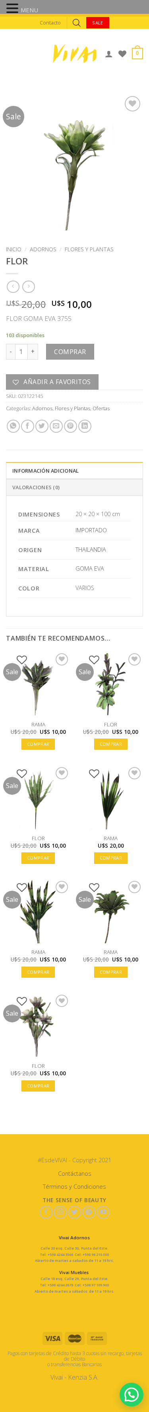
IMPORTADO (91, 530)
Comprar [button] (38, 744)
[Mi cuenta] (109, 53)
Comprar (70, 351)
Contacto (50, 22)
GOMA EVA (89, 568)
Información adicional (45, 470)
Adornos (43, 249)
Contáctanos (74, 1173)
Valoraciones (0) (36, 487)
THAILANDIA (90, 549)
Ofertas (101, 408)
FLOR (110, 724)
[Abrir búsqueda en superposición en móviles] (77, 22)
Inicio (13, 249)
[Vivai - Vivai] (74, 53)
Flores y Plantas (89, 249)
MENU (29, 10)
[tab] (74, 470)
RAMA (38, 724)
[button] (13, 9)
